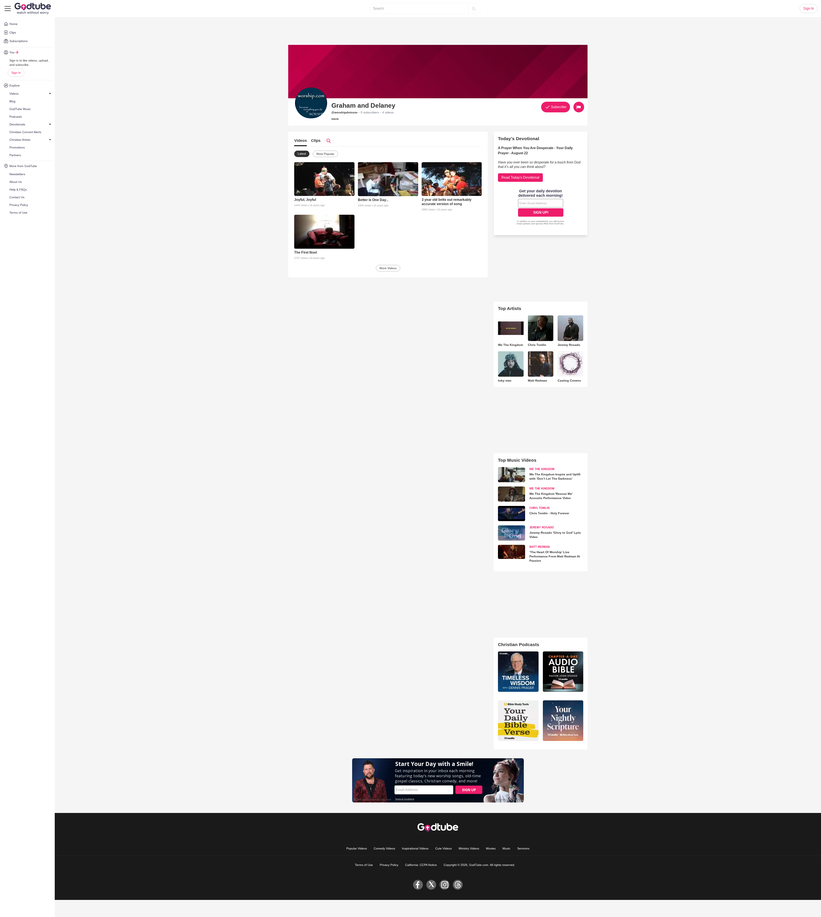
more (335, 119)
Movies (491, 848)
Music (506, 848)
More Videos (388, 268)
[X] (431, 885)
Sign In (16, 72)
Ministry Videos (469, 848)
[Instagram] (444, 885)
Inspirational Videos (415, 848)
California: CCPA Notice (421, 865)
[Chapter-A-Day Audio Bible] (563, 671)
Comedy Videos (384, 848)
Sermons (523, 848)
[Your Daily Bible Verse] (518, 720)
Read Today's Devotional (520, 177)
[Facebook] (418, 885)
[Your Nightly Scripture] (563, 720)
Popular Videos (356, 848)
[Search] (473, 8)
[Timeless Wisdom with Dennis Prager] (518, 671)
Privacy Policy (389, 865)
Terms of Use (364, 865)
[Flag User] (578, 107)
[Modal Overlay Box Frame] (540, 207)
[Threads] (458, 885)
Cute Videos (443, 848)
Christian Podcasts (518, 644)
